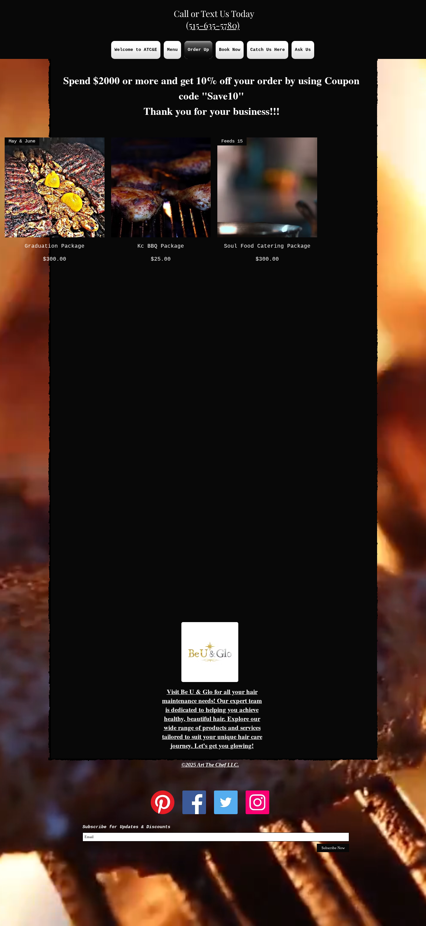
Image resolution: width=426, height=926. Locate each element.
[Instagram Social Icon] (257, 802)
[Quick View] (161, 187)
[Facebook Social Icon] (194, 802)
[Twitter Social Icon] (226, 802)
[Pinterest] (162, 802)
